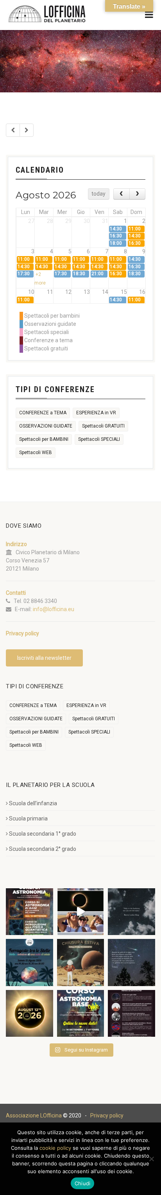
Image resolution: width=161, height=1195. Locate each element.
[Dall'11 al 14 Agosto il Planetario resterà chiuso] (80, 962)
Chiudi (83, 1183)
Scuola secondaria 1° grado (42, 834)
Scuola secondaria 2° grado (42, 849)
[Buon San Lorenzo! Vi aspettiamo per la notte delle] (131, 962)
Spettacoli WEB (35, 452)
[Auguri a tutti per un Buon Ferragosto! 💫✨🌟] (131, 911)
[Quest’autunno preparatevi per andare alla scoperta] (29, 911)
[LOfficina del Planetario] (47, 14)
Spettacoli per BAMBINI (43, 439)
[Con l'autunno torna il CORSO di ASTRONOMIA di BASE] (80, 1013)
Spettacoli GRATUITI (103, 426)
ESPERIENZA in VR (96, 412)
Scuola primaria (28, 818)
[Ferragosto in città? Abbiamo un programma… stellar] (29, 962)
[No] (151, 1159)
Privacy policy (106, 1115)
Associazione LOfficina (34, 1115)
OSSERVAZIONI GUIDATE (45, 426)
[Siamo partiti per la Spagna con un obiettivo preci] (80, 911)
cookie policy (55, 1148)
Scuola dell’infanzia (33, 803)
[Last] (27, 130)
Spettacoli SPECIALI (99, 439)
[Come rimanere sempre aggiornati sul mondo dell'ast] (131, 1013)
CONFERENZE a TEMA (42, 412)
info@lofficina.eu (53, 609)
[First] (13, 130)
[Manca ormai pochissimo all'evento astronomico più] (29, 1013)
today (98, 194)
